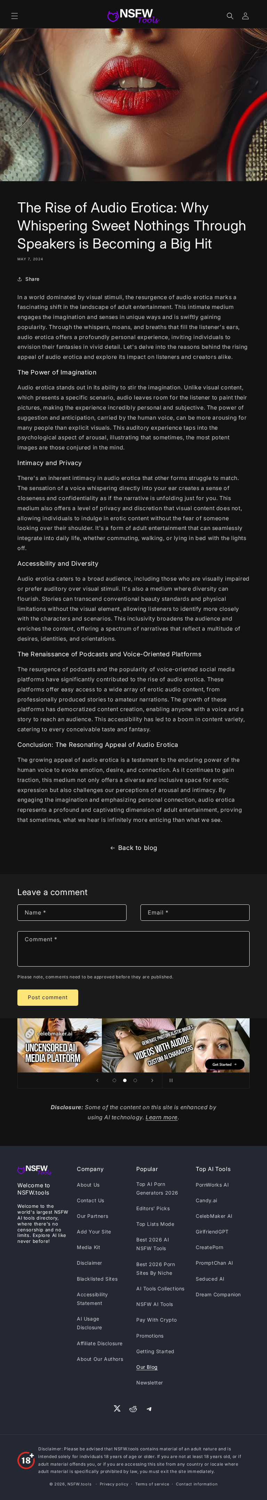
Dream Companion (218, 1294)
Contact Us (90, 1200)
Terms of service (152, 1484)
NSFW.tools (79, 1484)
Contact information (197, 1484)
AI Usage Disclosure (89, 1323)
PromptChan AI (214, 1263)
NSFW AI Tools (154, 1304)
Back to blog (137, 847)
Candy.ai (206, 1200)
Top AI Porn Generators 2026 (157, 1188)
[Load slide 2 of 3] (125, 1080)
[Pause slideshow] (169, 1080)
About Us (88, 1185)
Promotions (150, 1336)
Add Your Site (94, 1231)
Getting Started (155, 1351)
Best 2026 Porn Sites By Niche (155, 1268)
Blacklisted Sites (97, 1279)
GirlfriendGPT (212, 1231)
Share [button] (32, 279)
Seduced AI (210, 1279)
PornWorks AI (212, 1185)
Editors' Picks (153, 1208)
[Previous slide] (97, 1080)
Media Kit (88, 1247)
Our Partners (92, 1216)
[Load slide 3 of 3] (135, 1080)
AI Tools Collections (160, 1288)
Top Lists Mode (155, 1224)
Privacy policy (114, 1484)
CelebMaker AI (214, 1216)
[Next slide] (152, 1080)
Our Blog (147, 1367)
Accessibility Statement (92, 1298)
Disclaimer (89, 1263)
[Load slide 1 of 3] (114, 1080)
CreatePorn (210, 1247)
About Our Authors (100, 1359)
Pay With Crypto (156, 1320)
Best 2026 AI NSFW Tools (152, 1244)
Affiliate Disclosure (100, 1343)
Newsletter (149, 1382)
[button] (14, 16)
